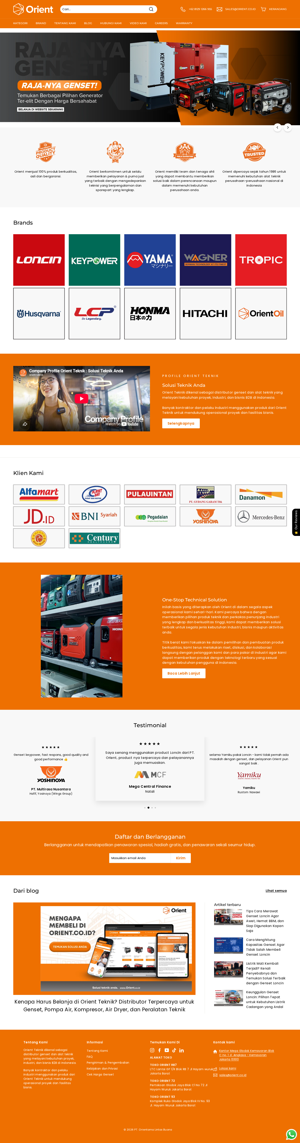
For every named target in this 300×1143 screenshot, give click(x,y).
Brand (41, 23)
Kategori (20, 23)
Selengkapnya (181, 423)
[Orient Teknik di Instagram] (152, 1050)
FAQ (90, 1057)
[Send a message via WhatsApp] (291, 1134)
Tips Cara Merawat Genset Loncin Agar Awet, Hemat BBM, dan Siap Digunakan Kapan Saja (265, 921)
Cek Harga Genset (100, 1074)
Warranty (184, 23)
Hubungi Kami (111, 23)
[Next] (288, 127)
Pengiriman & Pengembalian (108, 1063)
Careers (161, 23)
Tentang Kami (65, 23)
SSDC (154, 1134)
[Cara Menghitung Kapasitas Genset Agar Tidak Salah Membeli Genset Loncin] (228, 945)
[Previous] (277, 127)
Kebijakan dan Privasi (102, 1068)
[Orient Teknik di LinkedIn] (181, 1050)
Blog (88, 23)
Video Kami (138, 23)
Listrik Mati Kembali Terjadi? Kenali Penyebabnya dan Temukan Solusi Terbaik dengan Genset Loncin (266, 973)
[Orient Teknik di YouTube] (167, 1050)
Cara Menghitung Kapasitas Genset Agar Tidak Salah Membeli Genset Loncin (265, 947)
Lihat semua (276, 891)
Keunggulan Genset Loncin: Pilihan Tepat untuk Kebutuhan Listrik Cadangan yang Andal (265, 999)
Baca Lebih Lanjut (184, 673)
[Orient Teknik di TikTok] (174, 1050)
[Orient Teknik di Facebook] (159, 1050)
